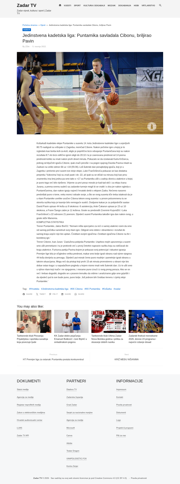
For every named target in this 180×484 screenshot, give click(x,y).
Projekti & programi (124, 428)
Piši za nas (121, 435)
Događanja (124, 5)
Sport (77, 5)
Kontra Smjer (72, 466)
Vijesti (67, 5)
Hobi (136, 5)
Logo (118, 420)
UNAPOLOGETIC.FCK (77, 458)
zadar (118, 289)
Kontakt (119, 397)
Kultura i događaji (94, 5)
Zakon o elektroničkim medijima (31, 412)
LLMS (19, 428)
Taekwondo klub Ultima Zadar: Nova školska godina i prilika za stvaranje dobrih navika (107, 339)
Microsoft (71, 428)
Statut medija (23, 389)
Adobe (69, 443)
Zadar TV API (23, 435)
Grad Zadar (72, 405)
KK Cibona (77, 289)
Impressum (121, 389)
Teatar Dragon (73, 451)
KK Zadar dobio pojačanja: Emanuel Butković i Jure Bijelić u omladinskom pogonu (70, 339)
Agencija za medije (25, 397)
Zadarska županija (75, 397)
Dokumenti (121, 412)
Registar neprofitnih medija (29, 405)
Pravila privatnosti (139, 478)
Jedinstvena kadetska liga (55, 289)
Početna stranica (29, 25)
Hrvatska (34, 289)
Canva (69, 435)
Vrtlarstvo (148, 5)
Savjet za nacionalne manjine (80, 412)
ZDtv (27, 46)
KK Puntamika (93, 289)
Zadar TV (26, 5)
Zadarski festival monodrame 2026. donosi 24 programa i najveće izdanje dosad (143, 339)
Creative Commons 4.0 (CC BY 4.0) (111, 478)
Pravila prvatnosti (124, 405)
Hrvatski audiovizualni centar (29, 420)
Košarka (107, 289)
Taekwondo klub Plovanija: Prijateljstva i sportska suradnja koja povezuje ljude (32, 339)
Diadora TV (72, 389)
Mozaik (112, 5)
